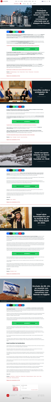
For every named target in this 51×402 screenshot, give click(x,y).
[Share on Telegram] (16, 32)
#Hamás (35, 376)
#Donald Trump (17, 376)
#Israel (11, 199)
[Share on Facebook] (8, 32)
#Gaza (40, 376)
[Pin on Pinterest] (19, 32)
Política (41, 8)
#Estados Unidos (23, 376)
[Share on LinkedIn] (22, 32)
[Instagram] (42, 395)
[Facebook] (38, 395)
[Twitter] (40, 395)
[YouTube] (43, 395)
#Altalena (14, 199)
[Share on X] (11, 32)
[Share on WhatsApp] (14, 32)
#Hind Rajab (12, 271)
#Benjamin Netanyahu (29, 376)
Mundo (41, 150)
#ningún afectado (9, 73)
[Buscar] (49, 1)
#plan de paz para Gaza (15, 377)
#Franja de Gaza (9, 377)
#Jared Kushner (12, 376)
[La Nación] (4, 1)
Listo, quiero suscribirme (34, 389)
